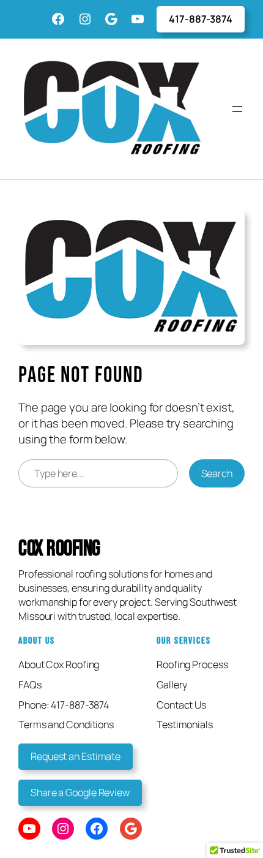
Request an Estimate (75, 756)
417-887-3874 (200, 19)
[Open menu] (237, 109)
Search (216, 473)
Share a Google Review (80, 792)
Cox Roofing (59, 548)
